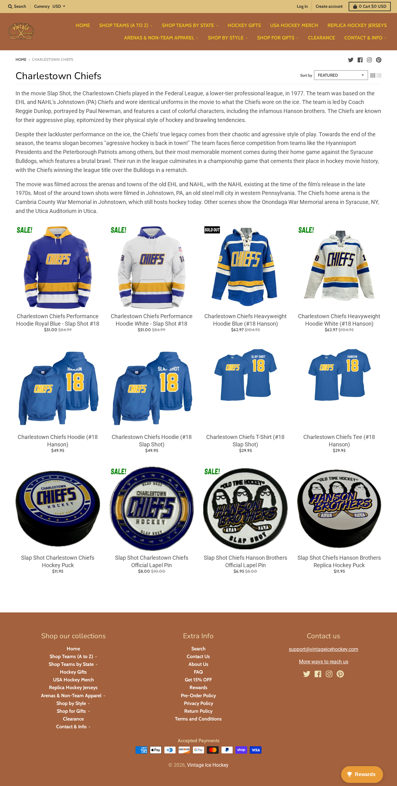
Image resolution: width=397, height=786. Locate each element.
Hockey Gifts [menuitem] (244, 25)
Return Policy (198, 711)
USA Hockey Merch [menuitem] (294, 25)
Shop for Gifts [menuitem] (275, 38)
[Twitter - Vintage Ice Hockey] (351, 59)
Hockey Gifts (73, 672)
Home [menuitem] (83, 25)
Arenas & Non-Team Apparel (71, 695)
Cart (372, 6)
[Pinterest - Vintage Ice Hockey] (378, 59)
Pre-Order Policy (198, 695)
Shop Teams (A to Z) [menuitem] (123, 25)
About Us (198, 664)
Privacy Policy (198, 703)
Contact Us (198, 656)
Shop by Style (71, 703)
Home (21, 59)
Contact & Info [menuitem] (363, 38)
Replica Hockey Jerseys (73, 687)
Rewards (198, 687)
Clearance (73, 719)
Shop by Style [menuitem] (225, 38)
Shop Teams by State (71, 664)
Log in (302, 6)
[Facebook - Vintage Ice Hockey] (360, 59)
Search (198, 649)
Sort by (306, 75)
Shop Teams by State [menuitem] (188, 25)
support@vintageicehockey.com (323, 649)
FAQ (198, 672)
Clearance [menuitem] (321, 38)
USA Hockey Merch (73, 680)
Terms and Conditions (198, 719)
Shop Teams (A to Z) (71, 656)
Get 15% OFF (198, 680)
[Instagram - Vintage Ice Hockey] (369, 59)
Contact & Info (71, 727)
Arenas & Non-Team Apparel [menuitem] (159, 38)
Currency (42, 6)
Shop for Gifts (71, 711)
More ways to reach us (323, 662)
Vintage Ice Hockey (208, 765)
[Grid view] (372, 75)
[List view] (379, 75)
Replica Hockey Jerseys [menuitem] (357, 25)
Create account (329, 6)
